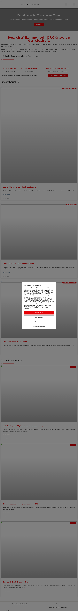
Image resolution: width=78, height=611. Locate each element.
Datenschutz (36, 326)
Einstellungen (39, 322)
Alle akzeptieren (39, 312)
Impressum (42, 326)
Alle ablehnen (39, 317)
